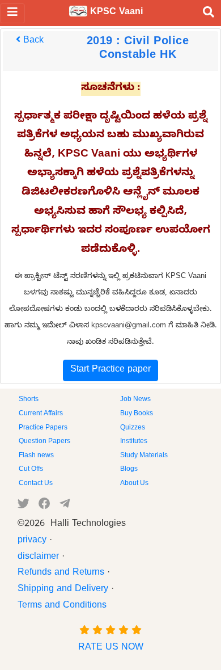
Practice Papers (43, 428)
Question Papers (44, 441)
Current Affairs (41, 414)
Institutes (133, 441)
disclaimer (38, 557)
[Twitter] (23, 506)
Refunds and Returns (61, 573)
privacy (32, 541)
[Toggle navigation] (12, 13)
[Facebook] (44, 506)
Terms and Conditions (62, 606)
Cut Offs (31, 469)
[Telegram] (65, 506)
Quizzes (132, 428)
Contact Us (36, 483)
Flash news (36, 456)
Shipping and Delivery (63, 590)
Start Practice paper (110, 370)
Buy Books (136, 414)
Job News (135, 399)
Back (32, 41)
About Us (134, 483)
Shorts (29, 399)
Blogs (129, 469)
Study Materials (144, 456)
